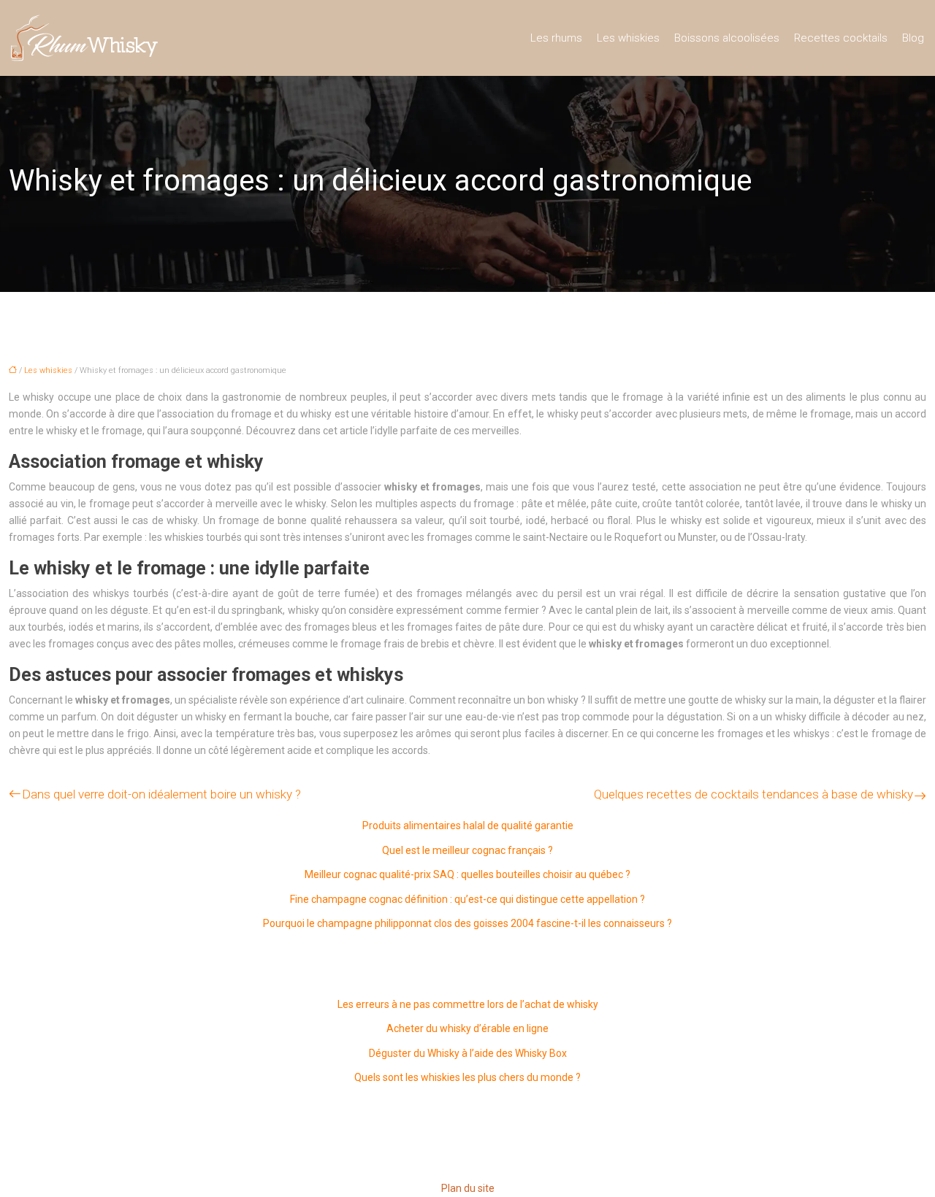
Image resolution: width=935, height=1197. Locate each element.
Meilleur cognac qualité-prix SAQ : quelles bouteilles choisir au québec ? (467, 874)
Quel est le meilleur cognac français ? (467, 850)
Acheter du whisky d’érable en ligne (467, 1028)
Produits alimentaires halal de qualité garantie (467, 825)
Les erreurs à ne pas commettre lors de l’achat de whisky (467, 1004)
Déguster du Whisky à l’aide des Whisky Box (468, 1053)
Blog (913, 38)
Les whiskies (628, 38)
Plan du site (468, 1188)
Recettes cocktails (841, 38)
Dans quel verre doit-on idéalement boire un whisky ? (161, 794)
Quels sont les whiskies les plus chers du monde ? (467, 1077)
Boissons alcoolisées (726, 38)
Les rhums (556, 38)
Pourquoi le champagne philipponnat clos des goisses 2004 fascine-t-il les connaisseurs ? (467, 923)
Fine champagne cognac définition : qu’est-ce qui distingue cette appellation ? (467, 899)
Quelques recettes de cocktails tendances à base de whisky (753, 794)
